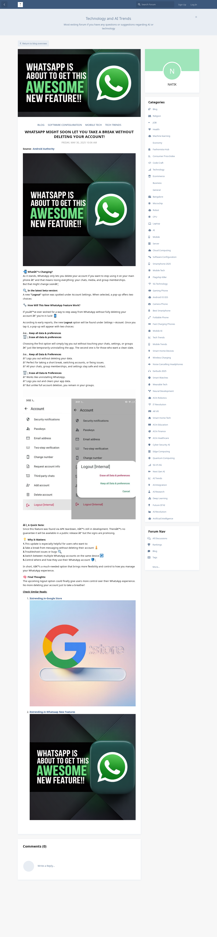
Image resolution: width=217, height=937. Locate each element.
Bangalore (158, 196)
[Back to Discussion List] (4, 4)
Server (156, 243)
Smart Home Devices (163, 350)
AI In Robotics (160, 397)
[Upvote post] (116, 826)
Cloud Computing (162, 250)
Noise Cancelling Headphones (168, 364)
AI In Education (160, 424)
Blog (40, 124)
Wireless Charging (162, 357)
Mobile (156, 236)
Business (157, 182)
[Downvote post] (123, 826)
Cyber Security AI (161, 444)
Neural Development (163, 391)
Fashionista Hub (161, 149)
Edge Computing (161, 451)
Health (156, 129)
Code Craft (158, 162)
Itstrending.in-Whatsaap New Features (52, 711)
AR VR (156, 411)
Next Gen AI (159, 471)
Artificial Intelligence (163, 518)
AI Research (158, 491)
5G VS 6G (157, 464)
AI (154, 230)
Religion (157, 115)
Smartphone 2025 (162, 263)
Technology (158, 169)
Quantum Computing (164, 458)
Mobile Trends (160, 344)
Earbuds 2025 (159, 371)
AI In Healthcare (161, 438)
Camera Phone (160, 303)
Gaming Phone (160, 290)
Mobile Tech (93, 124)
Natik (172, 84)
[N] (172, 63)
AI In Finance (159, 431)
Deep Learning (160, 498)
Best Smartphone (161, 310)
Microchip (158, 203)
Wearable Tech (160, 384)
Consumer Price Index (164, 156)
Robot (156, 210)
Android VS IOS (160, 297)
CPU (155, 216)
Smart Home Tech (162, 417)
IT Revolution (159, 404)
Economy (157, 142)
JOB (154, 122)
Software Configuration (65, 124)
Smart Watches (160, 377)
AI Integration (160, 484)
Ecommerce (159, 176)
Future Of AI (159, 505)
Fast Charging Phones (164, 324)
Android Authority (43, 148)
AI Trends (157, 478)
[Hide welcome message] (196, 17)
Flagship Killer (160, 277)
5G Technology (160, 283)
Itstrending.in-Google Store (46, 598)
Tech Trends (113, 124)
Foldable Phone (161, 317)
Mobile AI (157, 330)
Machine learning (161, 135)
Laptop (156, 223)
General (157, 189)
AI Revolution (159, 511)
